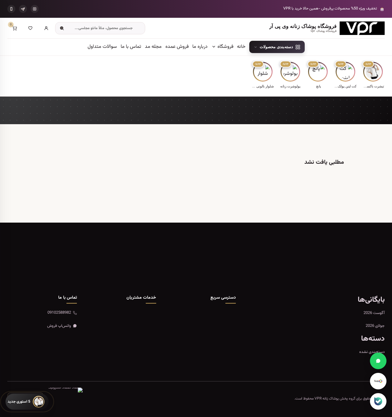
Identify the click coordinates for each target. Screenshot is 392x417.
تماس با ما (131, 47)
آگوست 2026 (374, 313)
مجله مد (153, 47)
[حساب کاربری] (46, 28)
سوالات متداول (102, 47)
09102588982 (59, 313)
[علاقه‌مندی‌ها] (30, 28)
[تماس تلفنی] (11, 9)
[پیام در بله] (378, 401)
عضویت (33, 269)
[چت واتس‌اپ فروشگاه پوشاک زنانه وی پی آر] (378, 361)
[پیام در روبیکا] (378, 381)
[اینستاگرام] (35, 9)
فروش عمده (177, 47)
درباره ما (200, 47)
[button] (373, 75)
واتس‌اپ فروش (59, 326)
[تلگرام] (23, 9)
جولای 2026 (375, 326)
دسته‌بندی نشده (372, 352)
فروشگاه (224, 47)
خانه (241, 47)
